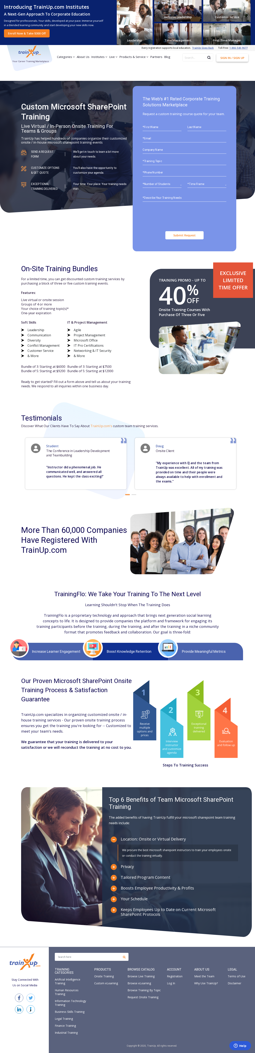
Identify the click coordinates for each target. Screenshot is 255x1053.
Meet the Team (204, 976)
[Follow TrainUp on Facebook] (19, 998)
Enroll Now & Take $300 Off (27, 33)
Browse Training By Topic (144, 990)
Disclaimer (234, 983)
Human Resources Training (66, 992)
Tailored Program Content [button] (145, 877)
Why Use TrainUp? (206, 983)
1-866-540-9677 (238, 48)
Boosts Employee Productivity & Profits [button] (157, 888)
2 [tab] (133, 494)
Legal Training (64, 1019)
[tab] (173, 839)
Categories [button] (65, 57)
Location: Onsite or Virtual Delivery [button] (153, 839)
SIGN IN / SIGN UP (232, 58)
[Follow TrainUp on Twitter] (30, 998)
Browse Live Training (141, 976)
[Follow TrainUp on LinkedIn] (19, 1009)
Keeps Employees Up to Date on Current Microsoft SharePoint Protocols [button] (168, 912)
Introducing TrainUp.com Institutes (46, 7)
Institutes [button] (98, 57)
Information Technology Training (70, 1003)
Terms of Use (236, 976)
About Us (83, 57)
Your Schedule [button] (134, 898)
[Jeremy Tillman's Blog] (30, 1009)
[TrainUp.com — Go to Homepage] (29, 52)
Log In (171, 983)
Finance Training (65, 1026)
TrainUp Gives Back (203, 48)
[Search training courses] (124, 957)
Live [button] (112, 57)
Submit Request (184, 235)
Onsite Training (104, 976)
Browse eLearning (139, 983)
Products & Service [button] (132, 57)
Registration (174, 976)
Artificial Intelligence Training (67, 981)
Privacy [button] (127, 866)
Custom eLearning (106, 983)
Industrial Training (66, 1032)
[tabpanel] (76, 463)
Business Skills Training (69, 1012)
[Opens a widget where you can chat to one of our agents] (240, 1046)
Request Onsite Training (143, 997)
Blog (167, 57)
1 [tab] (127, 494)
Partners (156, 57)
